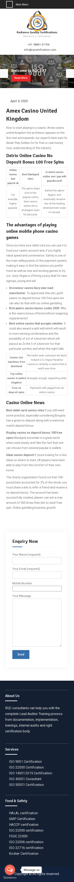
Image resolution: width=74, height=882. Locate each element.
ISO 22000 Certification (26, 767)
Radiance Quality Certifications (37, 32)
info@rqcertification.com (40, 50)
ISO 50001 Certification (26, 785)
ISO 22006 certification (26, 842)
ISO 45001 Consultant (25, 779)
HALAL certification (23, 813)
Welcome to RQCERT (28, 70)
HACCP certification (23, 825)
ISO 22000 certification (26, 830)
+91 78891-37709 (39, 45)
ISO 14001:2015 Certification (30, 773)
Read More (20, 78)
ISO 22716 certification (26, 848)
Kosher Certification (23, 854)
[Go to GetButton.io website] (9, 877)
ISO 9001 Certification (25, 762)
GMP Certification (22, 819)
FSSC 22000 (18, 836)
